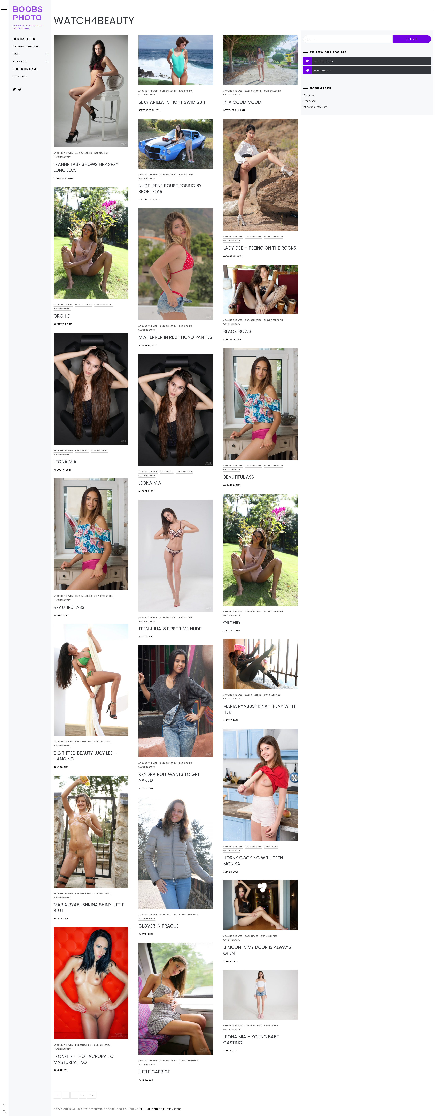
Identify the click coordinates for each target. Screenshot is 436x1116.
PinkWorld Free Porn (315, 106)
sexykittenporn (273, 236)
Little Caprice (154, 1072)
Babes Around (253, 91)
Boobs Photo (28, 13)
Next (91, 1095)
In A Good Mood (242, 102)
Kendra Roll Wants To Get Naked (169, 777)
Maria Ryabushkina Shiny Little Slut (89, 908)
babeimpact (82, 450)
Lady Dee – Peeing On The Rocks (259, 248)
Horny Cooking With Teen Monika (253, 861)
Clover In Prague (158, 926)
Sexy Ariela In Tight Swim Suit (172, 102)
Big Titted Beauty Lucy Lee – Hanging (85, 756)
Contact (20, 76)
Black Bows (237, 331)
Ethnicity (20, 61)
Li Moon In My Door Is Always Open (257, 950)
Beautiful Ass (238, 477)
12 (82, 1095)
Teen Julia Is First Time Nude (169, 629)
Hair (16, 54)
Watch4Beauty (62, 157)
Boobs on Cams (25, 69)
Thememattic (172, 1109)
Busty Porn (309, 95)
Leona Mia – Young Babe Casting (251, 1040)
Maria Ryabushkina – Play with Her (259, 709)
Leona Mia (65, 462)
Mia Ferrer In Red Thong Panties (175, 337)
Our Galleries (24, 39)
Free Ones (309, 100)
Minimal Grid (149, 1109)
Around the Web (26, 46)
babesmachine (83, 742)
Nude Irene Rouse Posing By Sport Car (170, 189)
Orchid (62, 316)
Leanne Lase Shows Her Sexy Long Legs (86, 167)
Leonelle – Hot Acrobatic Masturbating (84, 1059)
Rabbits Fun (101, 153)
